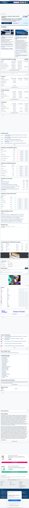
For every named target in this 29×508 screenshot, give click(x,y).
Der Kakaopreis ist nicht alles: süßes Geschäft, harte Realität (13, 343)
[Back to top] (27, 507)
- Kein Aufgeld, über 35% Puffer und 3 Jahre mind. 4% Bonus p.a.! (12, 216)
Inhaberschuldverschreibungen (6, 366)
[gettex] (1, 290)
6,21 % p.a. (14, 93)
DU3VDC (2, 247)
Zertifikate (3, 226)
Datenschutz (20, 483)
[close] (20, 492)
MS (7, 301)
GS (7, 291)
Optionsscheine (8, 226)
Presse (1, 484)
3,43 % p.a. (20, 94)
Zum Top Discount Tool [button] (14, 112)
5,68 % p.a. (20, 93)
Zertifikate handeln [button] (14, 441)
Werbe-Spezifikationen (13, 484)
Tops (2, 195)
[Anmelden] (27, 2)
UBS (7, 303)
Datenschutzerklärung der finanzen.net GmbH (14, 505)
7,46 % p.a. (26, 105)
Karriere (2, 483)
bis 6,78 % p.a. (14, 66)
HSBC (8, 294)
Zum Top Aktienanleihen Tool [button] (14, 99)
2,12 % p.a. (21, 108)
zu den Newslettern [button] (14, 384)
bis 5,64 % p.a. (20, 66)
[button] (16, 2)
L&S (7, 299)
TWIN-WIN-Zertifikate (5, 376)
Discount (22, 152)
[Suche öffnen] (25, 2)
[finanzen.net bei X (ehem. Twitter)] (13, 480)
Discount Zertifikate (3, 476)
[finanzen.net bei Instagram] (8, 480)
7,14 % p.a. (20, 97)
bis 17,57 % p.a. (20, 65)
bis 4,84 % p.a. (26, 66)
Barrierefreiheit (21, 487)
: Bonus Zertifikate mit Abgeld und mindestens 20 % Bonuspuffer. (11, 220)
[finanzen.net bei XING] (17, 480)
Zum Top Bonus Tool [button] (14, 87)
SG (7, 302)
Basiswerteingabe (3, 264)
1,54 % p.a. (14, 85)
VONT (8, 305)
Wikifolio (8, 306)
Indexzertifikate (4, 365)
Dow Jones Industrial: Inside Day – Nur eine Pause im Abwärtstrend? (14, 345)
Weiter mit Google (14, 500)
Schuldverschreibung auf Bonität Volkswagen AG (8, 187)
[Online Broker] (5, 2)
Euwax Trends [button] (14, 314)
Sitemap (2, 485)
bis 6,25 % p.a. (14, 68)
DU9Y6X (2, 250)
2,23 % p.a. (14, 108)
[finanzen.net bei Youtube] (12, 480)
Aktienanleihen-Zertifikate (5, 356)
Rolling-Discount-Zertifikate (6, 374)
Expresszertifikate (4, 360)
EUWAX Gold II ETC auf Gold (5, 181)
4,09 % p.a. (26, 97)
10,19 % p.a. (26, 109)
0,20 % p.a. (20, 79)
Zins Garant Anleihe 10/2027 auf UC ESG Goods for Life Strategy (10, 186)
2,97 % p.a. (14, 82)
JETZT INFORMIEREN (14, 462)
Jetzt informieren (6, 23)
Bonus (26, 152)
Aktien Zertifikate (13, 476)
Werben (11, 483)
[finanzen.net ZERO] (25, 17)
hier (22, 269)
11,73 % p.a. (26, 106)
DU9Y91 (2, 244)
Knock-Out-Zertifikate (5, 368)
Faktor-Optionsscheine (5, 361)
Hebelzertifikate (4, 364)
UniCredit (8, 295)
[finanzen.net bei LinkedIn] (15, 480)
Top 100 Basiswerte (3, 266)
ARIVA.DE (3, 497)
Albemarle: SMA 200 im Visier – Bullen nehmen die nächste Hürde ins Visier (15, 143)
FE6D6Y (2, 246)
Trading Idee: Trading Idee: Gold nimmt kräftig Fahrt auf (13, 139)
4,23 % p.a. (14, 79)
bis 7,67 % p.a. (20, 62)
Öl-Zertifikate (4, 370)
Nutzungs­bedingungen (22, 485)
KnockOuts (13, 226)
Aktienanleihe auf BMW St (4, 183)
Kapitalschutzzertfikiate (5, 367)
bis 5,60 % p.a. (20, 68)
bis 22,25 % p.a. (13, 65)
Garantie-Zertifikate (4, 362)
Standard (8, 260)
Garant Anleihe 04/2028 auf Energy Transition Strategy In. (9, 184)
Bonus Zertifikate (8, 476)
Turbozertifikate (4, 375)
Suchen (26, 268)
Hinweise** (12, 73)
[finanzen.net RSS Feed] (20, 480)
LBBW (8, 298)
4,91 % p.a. (14, 109)
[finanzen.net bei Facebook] (10, 480)
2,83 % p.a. (14, 105)
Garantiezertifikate (18, 476)
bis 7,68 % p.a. (14, 62)
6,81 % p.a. (14, 106)
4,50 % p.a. (14, 96)
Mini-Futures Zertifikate (5, 369)
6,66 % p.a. (26, 108)
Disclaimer (20, 484)
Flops (5, 195)
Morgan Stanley (4, 260)
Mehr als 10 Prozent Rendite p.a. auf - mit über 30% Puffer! (12, 214)
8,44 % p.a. (14, 97)
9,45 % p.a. (14, 81)
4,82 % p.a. (20, 96)
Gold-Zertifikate (4, 363)
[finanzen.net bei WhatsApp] (18, 480)
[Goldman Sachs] (2, 291)
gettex (8, 290)
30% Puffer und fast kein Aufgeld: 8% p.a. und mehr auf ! (10, 217)
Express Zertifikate (7, 477)
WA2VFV (2, 249)
